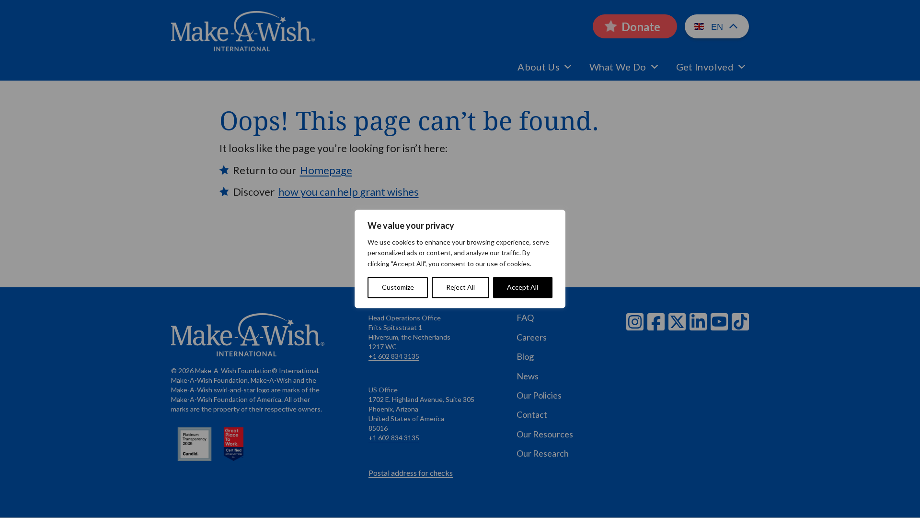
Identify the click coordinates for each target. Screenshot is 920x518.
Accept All (522, 287)
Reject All (460, 287)
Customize (398, 287)
